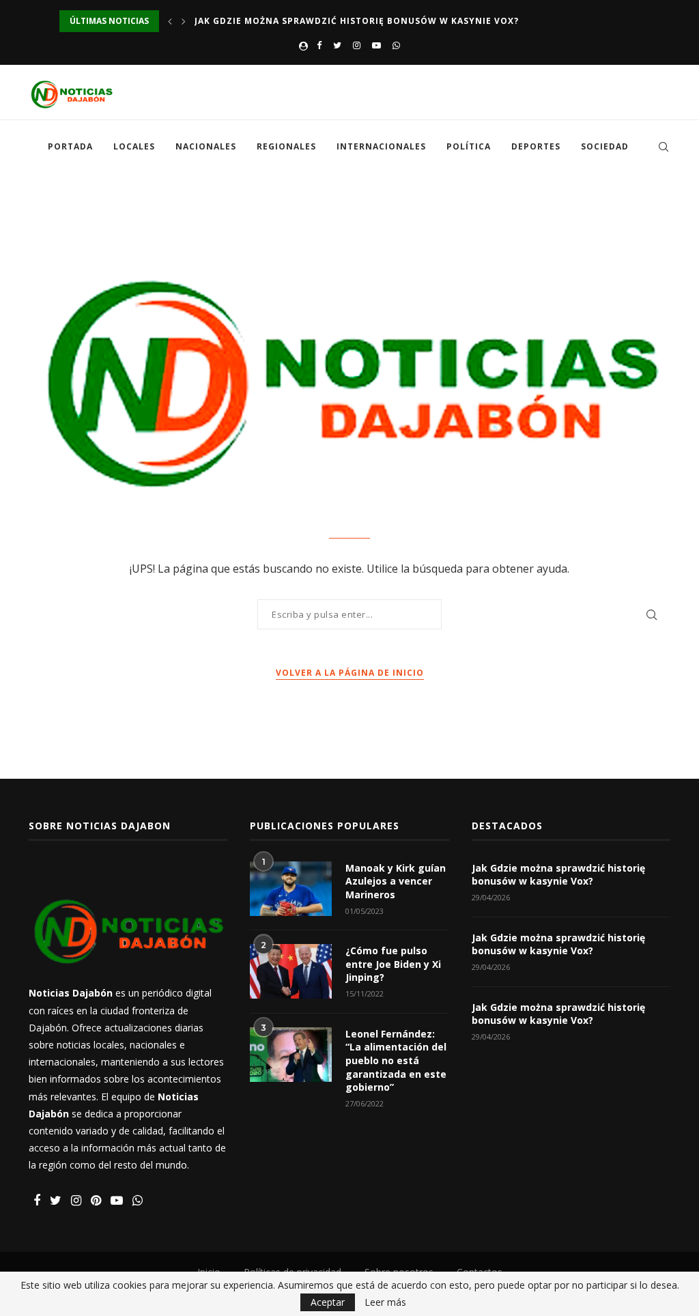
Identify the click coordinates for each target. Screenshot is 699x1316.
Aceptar (328, 1302)
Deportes (535, 146)
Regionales (286, 146)
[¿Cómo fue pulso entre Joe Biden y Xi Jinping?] (291, 971)
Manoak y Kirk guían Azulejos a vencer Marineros (395, 881)
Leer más (385, 1302)
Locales (134, 146)
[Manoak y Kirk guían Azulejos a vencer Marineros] (291, 888)
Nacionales (205, 146)
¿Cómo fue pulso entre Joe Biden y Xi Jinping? (393, 964)
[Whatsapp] (396, 45)
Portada (70, 146)
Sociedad (605, 146)
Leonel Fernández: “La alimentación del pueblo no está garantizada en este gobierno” (395, 1060)
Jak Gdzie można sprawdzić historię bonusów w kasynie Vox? (357, 21)
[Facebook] (319, 45)
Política (468, 146)
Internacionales (381, 146)
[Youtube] (376, 45)
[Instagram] (356, 45)
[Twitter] (337, 45)
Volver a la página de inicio (350, 672)
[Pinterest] (96, 1201)
